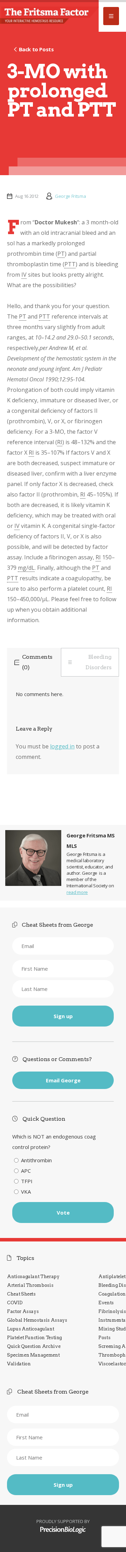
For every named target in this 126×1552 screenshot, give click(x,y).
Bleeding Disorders (98, 662)
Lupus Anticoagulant (30, 1328)
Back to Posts (36, 49)
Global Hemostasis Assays (37, 1320)
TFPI (27, 1181)
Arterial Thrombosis (30, 1285)
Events (106, 1302)
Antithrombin (36, 1160)
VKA (26, 1191)
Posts (104, 1337)
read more (77, 892)
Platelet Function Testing (34, 1337)
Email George (63, 1080)
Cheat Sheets (21, 1294)
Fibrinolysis (112, 1311)
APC (26, 1170)
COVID (14, 1302)
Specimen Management (33, 1355)
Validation (18, 1363)
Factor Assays (22, 1311)
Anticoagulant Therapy (33, 1276)
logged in (62, 746)
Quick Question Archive (33, 1346)
